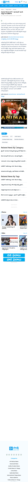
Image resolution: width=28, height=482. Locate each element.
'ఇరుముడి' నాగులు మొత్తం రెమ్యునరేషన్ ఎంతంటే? (13, 161)
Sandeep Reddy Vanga (7, 139)
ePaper (17, 2)
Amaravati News (14, 464)
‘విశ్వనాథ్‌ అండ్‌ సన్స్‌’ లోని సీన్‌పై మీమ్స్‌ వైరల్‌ (13, 185)
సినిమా (20, 5)
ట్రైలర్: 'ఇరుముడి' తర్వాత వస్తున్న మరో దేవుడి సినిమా (14, 151)
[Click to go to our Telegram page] (19, 454)
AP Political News (14, 461)
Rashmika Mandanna (19, 139)
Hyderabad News (14, 473)
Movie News (5, 142)
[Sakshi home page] (14, 448)
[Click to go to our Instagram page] (14, 454)
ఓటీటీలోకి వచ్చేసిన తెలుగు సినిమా (12, 200)
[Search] (19, 2)
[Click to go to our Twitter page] (12, 454)
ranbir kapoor (18, 136)
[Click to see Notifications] (26, 2)
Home (2, 9)
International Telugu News (14, 475)
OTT (11, 136)
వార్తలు (6, 5)
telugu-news (8, 9)
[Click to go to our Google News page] (21, 454)
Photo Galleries (14, 477)
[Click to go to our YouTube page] (16, 454)
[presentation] (3, 220)
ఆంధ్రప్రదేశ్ (11, 5)
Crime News (14, 471)
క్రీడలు (24, 5)
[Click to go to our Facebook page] (7, 454)
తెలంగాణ (16, 5)
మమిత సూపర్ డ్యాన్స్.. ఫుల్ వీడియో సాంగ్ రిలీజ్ (14, 171)
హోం (2, 5)
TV (24, 2)
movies (14, 9)
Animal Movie (5, 136)
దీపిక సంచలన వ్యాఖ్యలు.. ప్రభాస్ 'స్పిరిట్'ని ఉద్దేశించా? (14, 195)
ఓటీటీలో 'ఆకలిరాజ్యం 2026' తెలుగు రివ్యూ (13, 166)
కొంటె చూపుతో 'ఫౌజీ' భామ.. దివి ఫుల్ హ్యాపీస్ (13, 156)
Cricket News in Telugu (14, 468)
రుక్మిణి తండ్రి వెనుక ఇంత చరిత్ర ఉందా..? (13, 190)
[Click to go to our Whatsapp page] (9, 454)
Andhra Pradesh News (14, 466)
